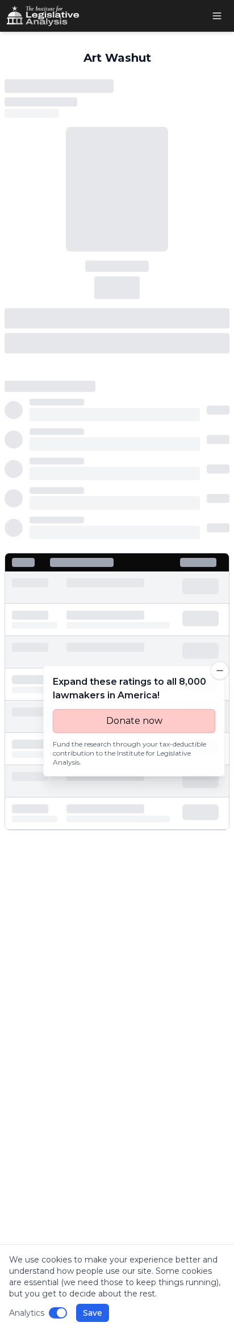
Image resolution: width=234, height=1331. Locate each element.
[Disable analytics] (58, 1313)
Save (92, 1313)
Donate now (134, 720)
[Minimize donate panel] (220, 671)
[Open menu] (217, 16)
